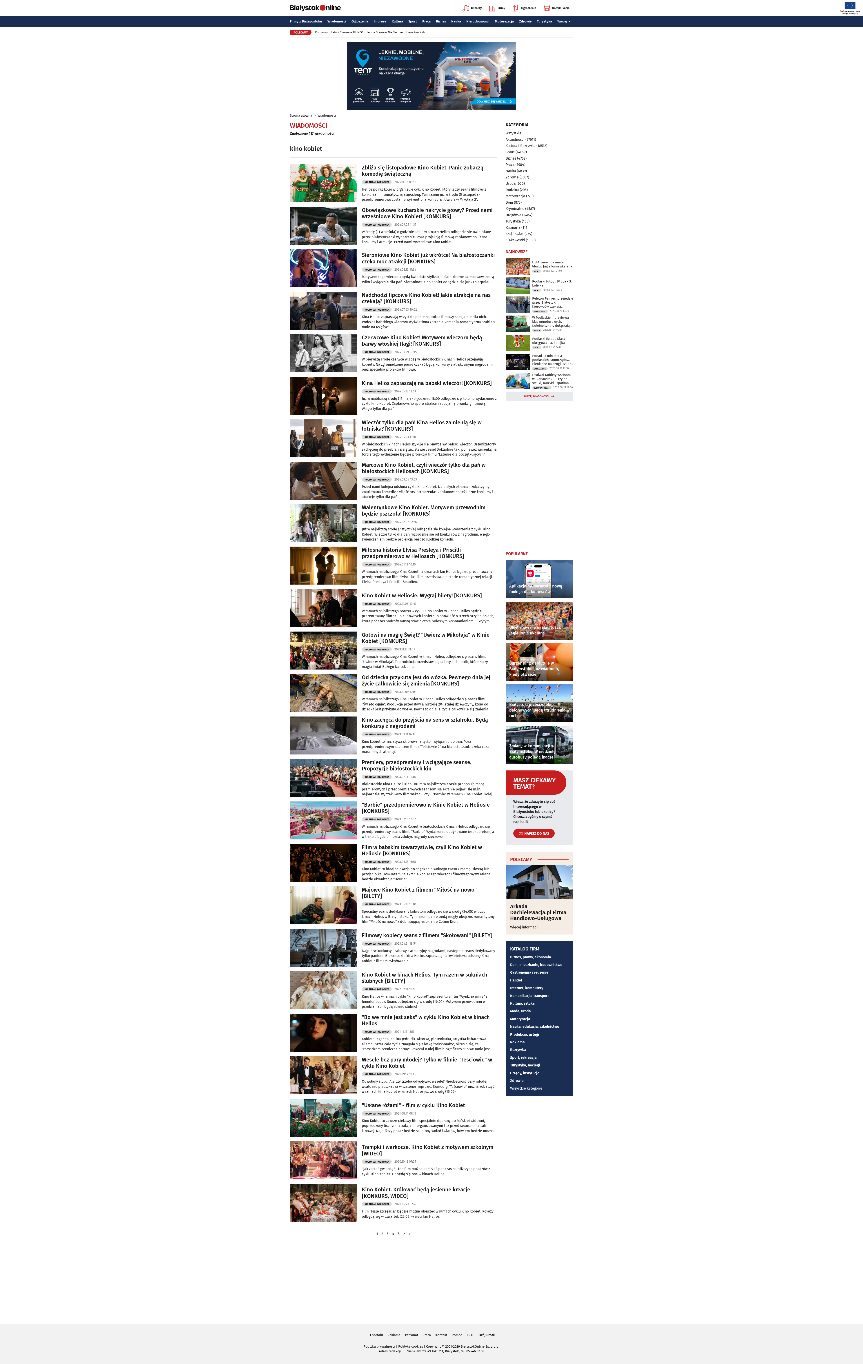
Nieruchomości (477, 21)
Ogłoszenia (528, 8)
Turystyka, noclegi (525, 1065)
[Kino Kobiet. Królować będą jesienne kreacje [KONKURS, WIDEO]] (323, 1203)
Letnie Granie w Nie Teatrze (385, 32)
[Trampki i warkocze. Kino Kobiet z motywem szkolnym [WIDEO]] (323, 1160)
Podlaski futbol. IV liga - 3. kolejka (552, 283)
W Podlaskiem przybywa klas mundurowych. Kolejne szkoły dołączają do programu (551, 322)
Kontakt (441, 1335)
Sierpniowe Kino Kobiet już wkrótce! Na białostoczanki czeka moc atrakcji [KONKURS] (428, 258)
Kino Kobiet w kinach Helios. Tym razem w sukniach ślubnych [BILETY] (424, 978)
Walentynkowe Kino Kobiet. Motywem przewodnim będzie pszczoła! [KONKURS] (423, 510)
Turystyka (544, 21)
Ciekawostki (515, 240)
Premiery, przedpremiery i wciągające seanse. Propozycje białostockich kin (417, 765)
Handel (516, 980)
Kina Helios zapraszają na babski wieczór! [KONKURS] (427, 383)
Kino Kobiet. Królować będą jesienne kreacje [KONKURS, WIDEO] (416, 1192)
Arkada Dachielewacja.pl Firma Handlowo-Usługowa (538, 912)
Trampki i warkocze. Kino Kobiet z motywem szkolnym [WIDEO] (427, 1150)
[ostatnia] (409, 1234)
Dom (509, 202)
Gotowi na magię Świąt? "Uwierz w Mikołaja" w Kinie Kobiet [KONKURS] (425, 638)
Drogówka (513, 215)
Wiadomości (336, 21)
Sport (412, 21)
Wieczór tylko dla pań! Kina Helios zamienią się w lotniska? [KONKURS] (422, 425)
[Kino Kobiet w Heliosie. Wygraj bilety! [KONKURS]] (323, 608)
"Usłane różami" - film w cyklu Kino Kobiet (413, 1105)
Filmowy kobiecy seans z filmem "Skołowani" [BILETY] (427, 935)
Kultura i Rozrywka (377, 182)
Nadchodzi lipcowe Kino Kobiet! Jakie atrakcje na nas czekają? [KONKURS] (426, 298)
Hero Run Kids (415, 32)
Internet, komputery (526, 988)
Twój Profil (486, 1335)
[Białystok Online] (315, 8)
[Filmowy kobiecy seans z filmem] (323, 948)
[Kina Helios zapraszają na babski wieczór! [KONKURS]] (323, 396)
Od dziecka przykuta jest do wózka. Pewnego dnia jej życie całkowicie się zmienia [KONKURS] (426, 680)
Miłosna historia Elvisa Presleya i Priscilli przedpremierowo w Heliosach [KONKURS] (413, 553)
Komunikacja (560, 8)
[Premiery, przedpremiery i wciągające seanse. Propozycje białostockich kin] (323, 778)
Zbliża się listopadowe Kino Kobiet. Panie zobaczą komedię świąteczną (422, 171)
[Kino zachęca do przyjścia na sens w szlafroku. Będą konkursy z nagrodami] (323, 735)
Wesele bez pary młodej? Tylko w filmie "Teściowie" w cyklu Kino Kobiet (427, 1063)
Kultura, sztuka (522, 1003)
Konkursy (321, 32)
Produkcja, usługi (524, 1034)
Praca (426, 21)
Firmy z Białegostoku (306, 21)
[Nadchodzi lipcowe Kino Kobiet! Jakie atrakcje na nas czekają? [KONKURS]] (323, 311)
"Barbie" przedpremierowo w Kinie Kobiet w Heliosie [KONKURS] (426, 808)
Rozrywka (518, 1050)
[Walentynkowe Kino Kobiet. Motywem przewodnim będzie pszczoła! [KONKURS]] (323, 523)
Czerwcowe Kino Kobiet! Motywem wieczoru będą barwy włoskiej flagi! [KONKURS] (422, 340)
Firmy (501, 8)
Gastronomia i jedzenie (529, 972)
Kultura (397, 21)
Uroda (511, 183)
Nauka (456, 21)
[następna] (404, 1234)
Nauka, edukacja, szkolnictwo (534, 1026)
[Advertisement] (539, 475)
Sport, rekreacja (523, 1057)
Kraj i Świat (515, 234)
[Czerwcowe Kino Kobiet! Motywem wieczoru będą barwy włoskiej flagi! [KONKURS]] (323, 353)
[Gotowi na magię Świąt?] (323, 651)
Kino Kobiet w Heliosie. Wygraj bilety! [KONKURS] (422, 595)
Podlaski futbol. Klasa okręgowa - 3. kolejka (548, 341)
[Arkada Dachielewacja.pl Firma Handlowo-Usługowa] (539, 882)
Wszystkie (513, 133)
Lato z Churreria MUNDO (347, 32)
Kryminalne (515, 209)
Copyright (433, 1346)
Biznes (441, 21)
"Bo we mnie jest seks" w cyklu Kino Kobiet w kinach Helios (426, 1020)
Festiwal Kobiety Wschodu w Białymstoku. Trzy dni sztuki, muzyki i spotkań (551, 379)
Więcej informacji (524, 927)
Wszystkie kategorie (526, 1088)
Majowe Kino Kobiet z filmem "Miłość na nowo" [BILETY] (419, 893)
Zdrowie (525, 21)
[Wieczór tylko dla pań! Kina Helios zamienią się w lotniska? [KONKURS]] (323, 438)
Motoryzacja (504, 21)
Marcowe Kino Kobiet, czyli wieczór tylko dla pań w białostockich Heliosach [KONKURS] (424, 468)
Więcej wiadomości (536, 396)
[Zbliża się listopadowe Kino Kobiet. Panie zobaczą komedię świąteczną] (323, 183)
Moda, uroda (520, 1011)
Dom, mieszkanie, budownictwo (536, 965)
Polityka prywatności (379, 1346)
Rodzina (512, 190)
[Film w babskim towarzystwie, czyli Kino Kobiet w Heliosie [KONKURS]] (323, 863)
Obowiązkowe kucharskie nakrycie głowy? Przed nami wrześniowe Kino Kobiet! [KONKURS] (427, 213)
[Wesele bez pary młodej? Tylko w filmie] (323, 1075)
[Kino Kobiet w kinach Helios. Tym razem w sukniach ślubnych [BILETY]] (323, 990)
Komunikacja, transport (529, 996)
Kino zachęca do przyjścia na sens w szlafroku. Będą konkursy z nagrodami (425, 723)
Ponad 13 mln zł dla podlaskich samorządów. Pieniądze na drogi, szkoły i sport (552, 360)
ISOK (470, 1335)
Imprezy (476, 8)
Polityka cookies (410, 1346)
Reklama (517, 1042)
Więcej (562, 21)
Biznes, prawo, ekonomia (530, 957)
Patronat (411, 1335)
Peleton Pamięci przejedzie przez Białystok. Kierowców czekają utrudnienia (552, 302)
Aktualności (515, 139)
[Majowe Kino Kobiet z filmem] (323, 905)
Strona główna (301, 115)
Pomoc (457, 1335)
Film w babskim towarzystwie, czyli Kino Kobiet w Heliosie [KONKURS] (422, 850)
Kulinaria (513, 227)
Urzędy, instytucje (524, 1073)
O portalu (376, 1335)
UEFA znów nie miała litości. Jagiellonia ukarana (552, 264)
